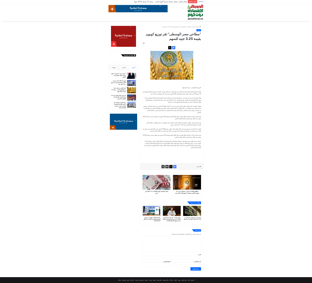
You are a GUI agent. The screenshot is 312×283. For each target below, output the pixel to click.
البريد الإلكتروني (197, 261)
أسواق (154, 280)
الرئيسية (198, 26)
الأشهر (133, 67)
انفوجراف (124, 280)
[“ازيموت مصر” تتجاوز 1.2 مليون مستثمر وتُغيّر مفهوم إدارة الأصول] (131, 76)
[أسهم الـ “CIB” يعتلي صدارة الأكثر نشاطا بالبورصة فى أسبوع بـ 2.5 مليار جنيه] (131, 83)
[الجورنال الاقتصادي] (195, 12)
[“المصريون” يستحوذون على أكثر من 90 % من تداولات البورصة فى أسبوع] (192, 211)
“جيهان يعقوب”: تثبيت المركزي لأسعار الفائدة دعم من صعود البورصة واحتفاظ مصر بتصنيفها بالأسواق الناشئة (172, 219)
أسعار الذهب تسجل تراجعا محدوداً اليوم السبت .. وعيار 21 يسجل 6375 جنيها (119, 89)
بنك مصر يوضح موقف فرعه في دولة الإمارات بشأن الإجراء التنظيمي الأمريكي (160, 2)
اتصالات (171, 280)
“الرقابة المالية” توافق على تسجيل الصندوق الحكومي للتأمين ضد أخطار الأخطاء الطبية (152, 219)
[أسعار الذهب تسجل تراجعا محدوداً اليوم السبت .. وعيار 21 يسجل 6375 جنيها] (131, 90)
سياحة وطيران (165, 280)
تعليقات (114, 67)
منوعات (136, 280)
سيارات (150, 280)
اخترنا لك (132, 280)
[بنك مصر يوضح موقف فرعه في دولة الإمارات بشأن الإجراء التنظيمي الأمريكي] (131, 97)
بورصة (193, 26)
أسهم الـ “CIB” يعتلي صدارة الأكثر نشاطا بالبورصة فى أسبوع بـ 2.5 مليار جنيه (118, 82)
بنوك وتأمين (184, 280)
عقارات (175, 280)
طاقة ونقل (159, 280)
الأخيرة (124, 67)
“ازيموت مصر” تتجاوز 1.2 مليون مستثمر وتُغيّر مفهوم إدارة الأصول (118, 75)
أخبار (189, 280)
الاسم (199, 254)
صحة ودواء (141, 280)
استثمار (146, 280)
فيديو (128, 280)
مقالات (119, 280)
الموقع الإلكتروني (167, 261)
